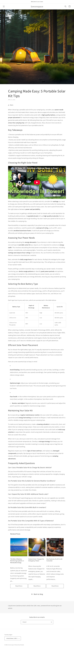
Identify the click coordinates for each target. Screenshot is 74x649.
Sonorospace (11, 644)
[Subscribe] (51, 622)
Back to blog (38, 594)
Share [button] (11, 105)
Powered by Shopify (19, 644)
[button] (4, 6)
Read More (18, 586)
